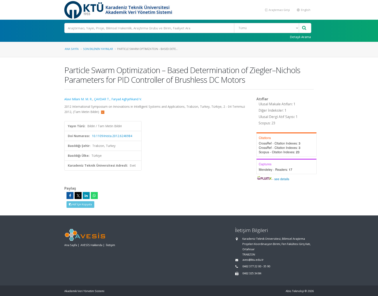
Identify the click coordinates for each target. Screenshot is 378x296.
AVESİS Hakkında (91, 245)
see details (281, 179)
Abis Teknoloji (295, 291)
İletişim (110, 245)
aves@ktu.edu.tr (253, 260)
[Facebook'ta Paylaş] (70, 195)
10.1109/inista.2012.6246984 (112, 136)
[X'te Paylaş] (78, 195)
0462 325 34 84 (251, 273)
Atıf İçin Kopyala (82, 204)
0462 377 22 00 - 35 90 (256, 266)
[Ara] (304, 28)
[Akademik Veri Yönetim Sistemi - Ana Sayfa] (84, 10)
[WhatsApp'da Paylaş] (94, 195)
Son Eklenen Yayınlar (98, 49)
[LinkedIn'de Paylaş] (86, 195)
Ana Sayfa (72, 49)
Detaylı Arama (300, 37)
